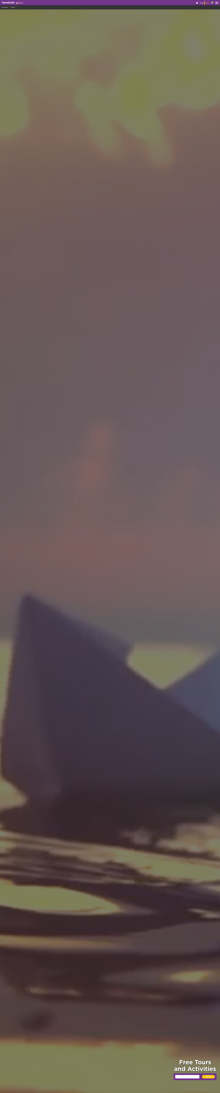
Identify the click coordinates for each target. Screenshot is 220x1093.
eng (207, 3)
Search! (208, 1077)
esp (201, 3)
